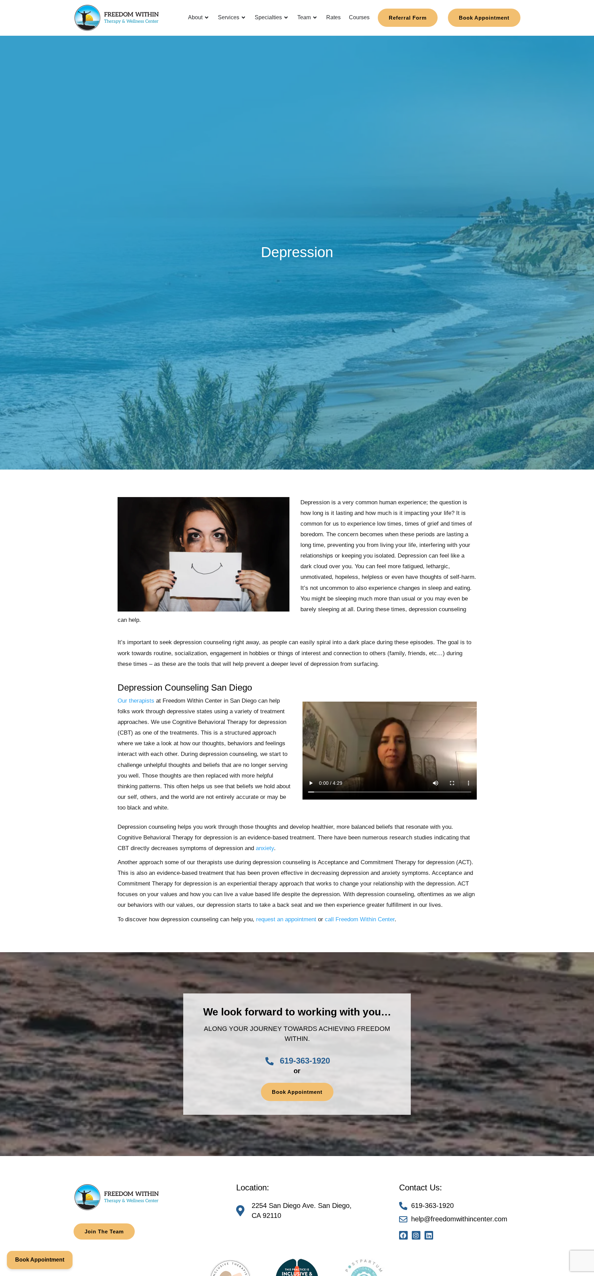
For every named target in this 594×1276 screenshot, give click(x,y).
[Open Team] (315, 17)
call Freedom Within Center (360, 919)
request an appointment (286, 919)
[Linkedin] (429, 1235)
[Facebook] (403, 1235)
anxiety (265, 848)
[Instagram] (416, 1235)
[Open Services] (243, 17)
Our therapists (136, 700)
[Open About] (207, 17)
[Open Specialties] (286, 17)
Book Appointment (39, 1260)
